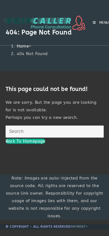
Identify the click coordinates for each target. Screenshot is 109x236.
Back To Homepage (25, 141)
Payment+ (79, 226)
